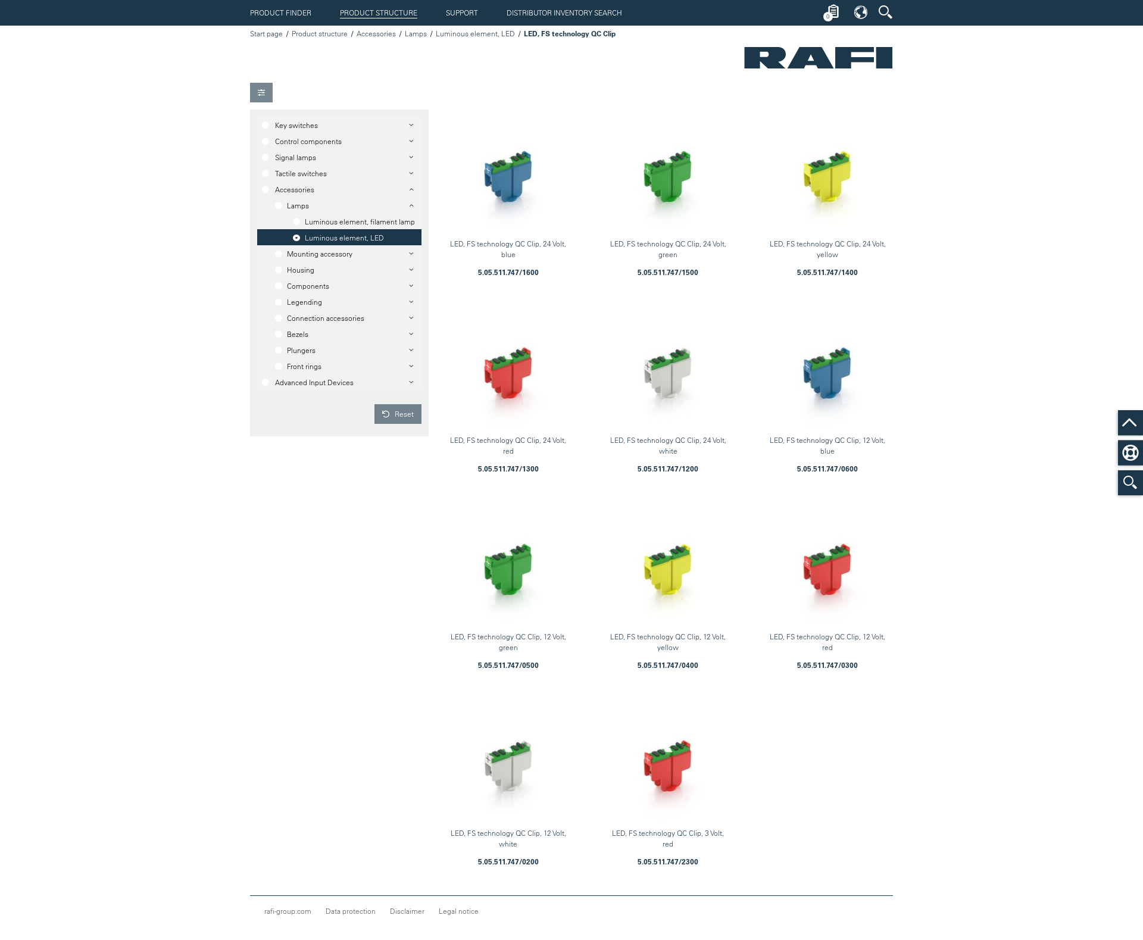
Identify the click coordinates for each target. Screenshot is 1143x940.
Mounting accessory (319, 253)
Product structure (378, 12)
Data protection (351, 911)
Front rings (304, 366)
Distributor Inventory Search (564, 12)
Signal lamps (295, 157)
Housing (300, 269)
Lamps (416, 33)
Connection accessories (325, 318)
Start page (266, 33)
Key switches (296, 125)
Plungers (301, 350)
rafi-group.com (287, 911)
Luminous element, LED (475, 33)
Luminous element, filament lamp (360, 221)
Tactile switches (301, 173)
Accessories (376, 33)
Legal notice (459, 911)
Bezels (297, 334)
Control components (308, 141)
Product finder (280, 12)
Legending (304, 302)
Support (462, 12)
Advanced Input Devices (314, 382)
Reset (403, 414)
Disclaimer (407, 911)
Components (308, 286)
